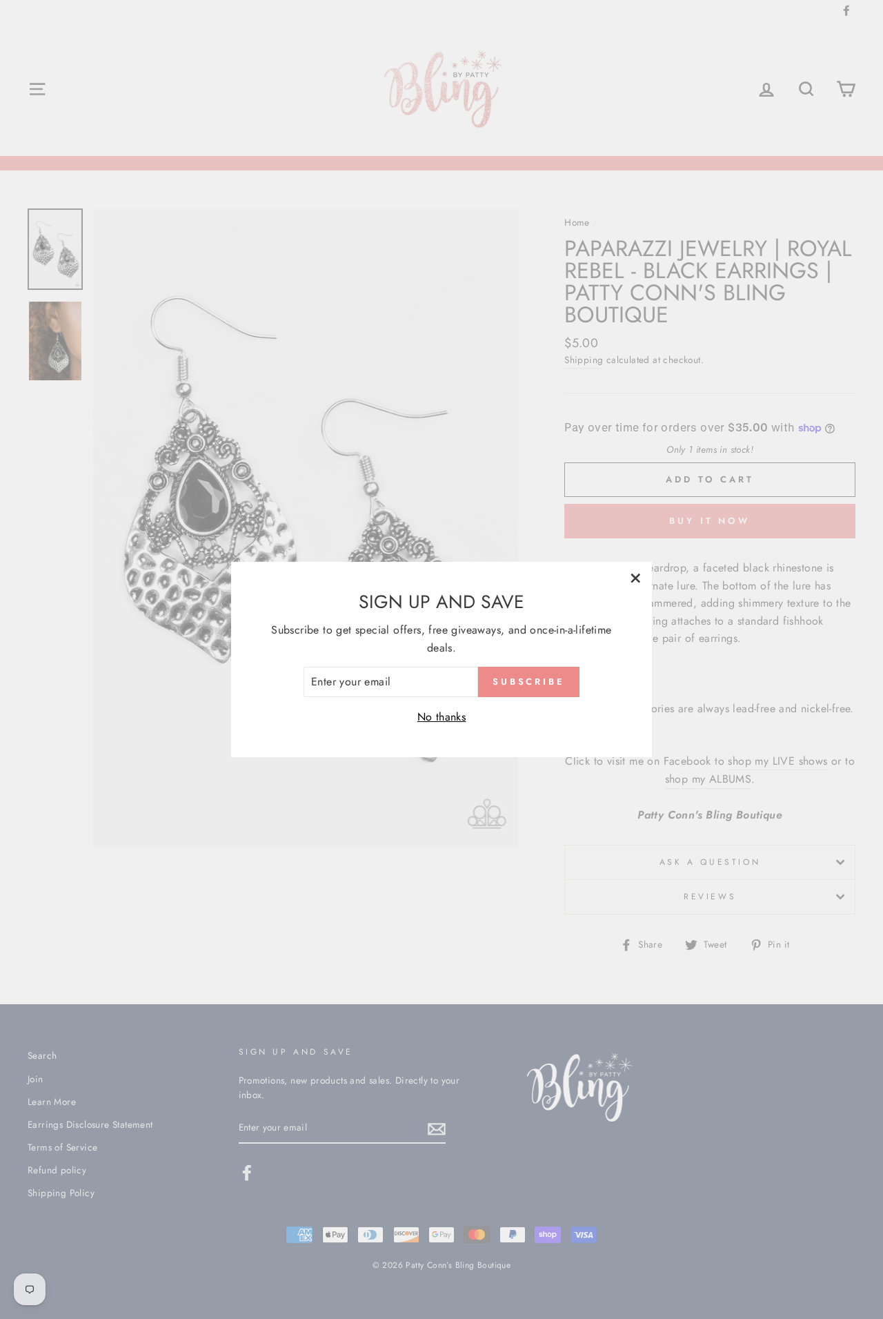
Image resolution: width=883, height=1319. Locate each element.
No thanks (441, 717)
